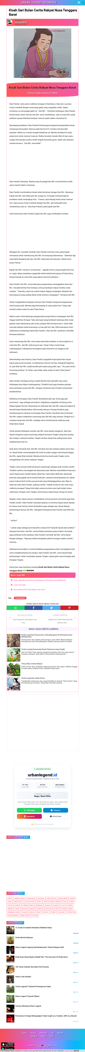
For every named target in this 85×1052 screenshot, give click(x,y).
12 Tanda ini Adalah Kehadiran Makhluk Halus (33, 928)
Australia (40, 898)
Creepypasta (18, 902)
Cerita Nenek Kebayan (24, 937)
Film (8, 905)
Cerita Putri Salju (20, 585)
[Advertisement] (42, 164)
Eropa (39, 902)
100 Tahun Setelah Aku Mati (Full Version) (32, 967)
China (9, 902)
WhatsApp (31, 810)
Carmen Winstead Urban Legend (28, 1006)
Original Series (67, 909)
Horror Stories (28, 905)
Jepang (69, 905)
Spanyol (45, 912)
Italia (63, 905)
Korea (17, 909)
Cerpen (72, 898)
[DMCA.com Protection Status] (28, 571)
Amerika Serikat (19, 898)
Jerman (10, 909)
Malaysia (25, 909)
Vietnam (35, 916)
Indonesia (39, 905)
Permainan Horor (13, 912)
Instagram (31, 816)
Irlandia (48, 905)
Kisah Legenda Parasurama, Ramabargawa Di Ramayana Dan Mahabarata (40, 580)
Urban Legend (25, 916)
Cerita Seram (63, 898)
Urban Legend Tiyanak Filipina (27, 996)
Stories (53, 912)
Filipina (71, 902)
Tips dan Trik (71, 912)
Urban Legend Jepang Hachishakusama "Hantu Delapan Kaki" (39, 947)
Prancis (25, 912)
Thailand (61, 912)
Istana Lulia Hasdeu (23, 977)
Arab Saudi (31, 898)
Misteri (40, 909)
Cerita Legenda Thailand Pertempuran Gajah (33, 986)
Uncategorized (12, 916)
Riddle (32, 912)
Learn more (69, 1051)
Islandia (56, 905)
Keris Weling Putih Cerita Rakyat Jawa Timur (29, 589)
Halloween (16, 905)
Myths (57, 909)
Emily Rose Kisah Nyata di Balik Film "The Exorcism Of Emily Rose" (41, 957)
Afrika (9, 898)
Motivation (49, 909)
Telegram (57, 810)
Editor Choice (30, 902)
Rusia (38, 912)
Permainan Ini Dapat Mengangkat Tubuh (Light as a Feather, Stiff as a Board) (46, 1016)
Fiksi (64, 902)
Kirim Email (57, 816)
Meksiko (33, 909)
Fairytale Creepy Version (52, 902)
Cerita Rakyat (20, 598)
